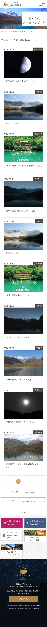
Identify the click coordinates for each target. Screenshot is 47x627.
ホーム (4, 31)
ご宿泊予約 (23, 599)
